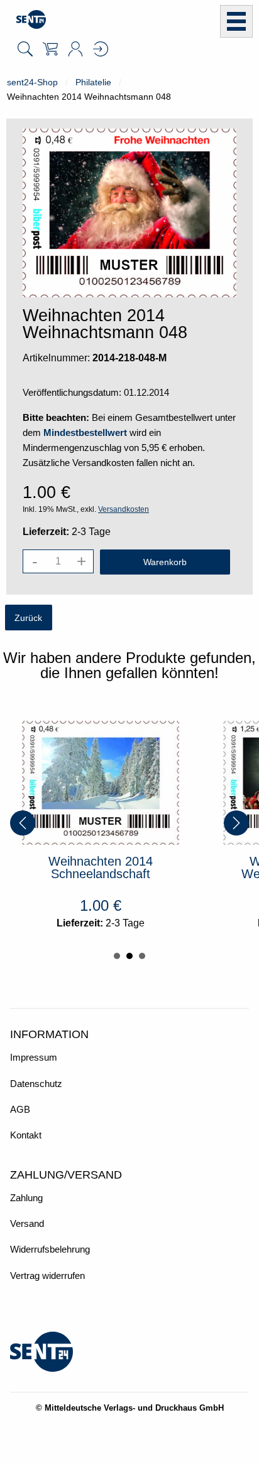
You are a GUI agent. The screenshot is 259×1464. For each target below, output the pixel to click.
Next (236, 822)
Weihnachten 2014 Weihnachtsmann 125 (155, 867)
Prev (22, 822)
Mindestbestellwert (85, 432)
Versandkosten (123, 509)
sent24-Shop (32, 82)
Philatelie (93, 82)
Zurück (28, 618)
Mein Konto (75, 48)
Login (100, 48)
